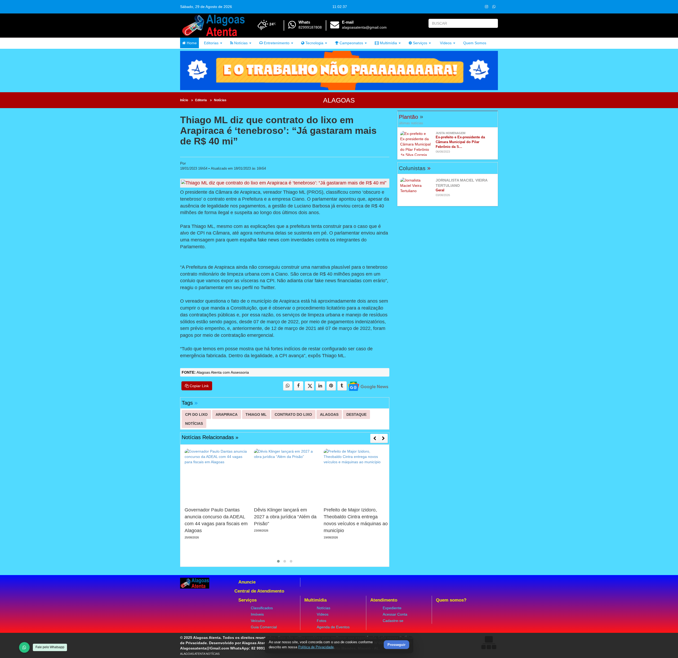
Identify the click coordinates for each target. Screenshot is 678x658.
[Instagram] (486, 6)
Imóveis (257, 614)
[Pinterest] (331, 386)
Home (191, 43)
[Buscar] (493, 23)
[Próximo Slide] (383, 438)
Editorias (210, 43)
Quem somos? (451, 600)
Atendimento (383, 600)
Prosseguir (396, 645)
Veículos (258, 621)
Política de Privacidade (316, 647)
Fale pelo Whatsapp (49, 647)
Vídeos (445, 43)
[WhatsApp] (24, 647)
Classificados (262, 608)
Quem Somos (474, 43)
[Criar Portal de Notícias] (488, 642)
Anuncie (247, 582)
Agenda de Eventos (333, 627)
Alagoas (339, 100)
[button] (278, 561)
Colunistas (415, 168)
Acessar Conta (395, 614)
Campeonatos (350, 43)
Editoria (201, 100)
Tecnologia (313, 43)
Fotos (321, 621)
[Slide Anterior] (374, 438)
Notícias (240, 43)
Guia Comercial (264, 627)
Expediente (392, 608)
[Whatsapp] (493, 6)
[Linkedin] (320, 386)
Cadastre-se (393, 621)
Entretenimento (276, 43)
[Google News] (367, 386)
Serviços (419, 43)
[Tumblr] (342, 386)
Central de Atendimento (259, 591)
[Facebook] (298, 386)
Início (184, 100)
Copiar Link (199, 386)
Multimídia (388, 43)
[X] (309, 386)
